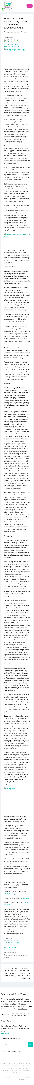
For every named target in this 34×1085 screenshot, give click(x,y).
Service (27, 1077)
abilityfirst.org (9, 894)
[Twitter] (17, 1015)
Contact (22, 1080)
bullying (22, 955)
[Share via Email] (18, 47)
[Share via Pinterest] (12, 47)
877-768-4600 (24, 898)
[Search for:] (17, 1045)
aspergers (9, 955)
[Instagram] (21, 1015)
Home (8, 1077)
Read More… (22, 1009)
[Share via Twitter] (9, 47)
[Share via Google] (15, 47)
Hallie (25, 32)
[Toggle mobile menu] (29, 6)
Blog (17, 1077)
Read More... (5, 1033)
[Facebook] (14, 1015)
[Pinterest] (25, 1015)
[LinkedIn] (29, 1015)
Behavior (14, 953)
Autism (8, 953)
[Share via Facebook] (5, 47)
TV (12, 1080)
